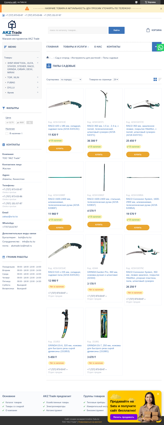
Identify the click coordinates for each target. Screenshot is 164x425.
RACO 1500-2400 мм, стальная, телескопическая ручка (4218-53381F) (104, 202)
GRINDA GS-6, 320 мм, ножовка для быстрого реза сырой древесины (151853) (65, 348)
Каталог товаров (14, 402)
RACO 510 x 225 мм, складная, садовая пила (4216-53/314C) (64, 273)
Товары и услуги (75, 46)
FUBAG (11, 82)
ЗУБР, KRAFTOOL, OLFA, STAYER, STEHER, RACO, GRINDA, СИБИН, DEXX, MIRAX (20, 68)
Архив (10, 92)
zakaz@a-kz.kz (10, 216)
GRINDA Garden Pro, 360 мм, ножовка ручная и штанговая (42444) (102, 275)
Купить (59, 148)
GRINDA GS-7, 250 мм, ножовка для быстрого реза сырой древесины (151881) (104, 348)
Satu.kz (96, 419)
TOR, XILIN (13, 77)
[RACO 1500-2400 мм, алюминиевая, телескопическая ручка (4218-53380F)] (65, 177)
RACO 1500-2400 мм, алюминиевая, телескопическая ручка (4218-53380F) (64, 203)
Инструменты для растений (85, 57)
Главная (52, 46)
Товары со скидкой (15, 406)
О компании (11, 410)
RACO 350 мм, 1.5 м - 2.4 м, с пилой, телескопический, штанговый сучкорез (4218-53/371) (103, 130)
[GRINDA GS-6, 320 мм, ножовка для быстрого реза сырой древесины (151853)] (65, 323)
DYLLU (11, 87)
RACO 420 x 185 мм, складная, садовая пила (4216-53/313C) (64, 127)
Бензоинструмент (95, 410)
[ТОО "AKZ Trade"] (25, 28)
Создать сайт (10, 2)
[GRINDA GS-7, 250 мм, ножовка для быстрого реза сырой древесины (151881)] (104, 323)
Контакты (113, 46)
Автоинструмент (54, 410)
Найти (117, 30)
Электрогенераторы (55, 406)
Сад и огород (62, 57)
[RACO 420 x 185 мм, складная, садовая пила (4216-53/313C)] (65, 104)
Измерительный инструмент (100, 406)
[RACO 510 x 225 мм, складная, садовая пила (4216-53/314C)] (65, 250)
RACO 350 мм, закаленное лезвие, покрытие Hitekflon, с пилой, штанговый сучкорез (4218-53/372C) (141, 130)
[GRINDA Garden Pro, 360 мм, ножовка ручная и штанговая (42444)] (104, 250)
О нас (98, 46)
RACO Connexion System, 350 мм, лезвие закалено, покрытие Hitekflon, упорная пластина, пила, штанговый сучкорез (142, 276)
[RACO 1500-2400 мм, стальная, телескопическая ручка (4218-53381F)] (104, 177)
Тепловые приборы (96, 402)
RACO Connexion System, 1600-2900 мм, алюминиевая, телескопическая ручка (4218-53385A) (143, 203)
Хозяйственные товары (57, 402)
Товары (8, 57)
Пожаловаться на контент (90, 422)
